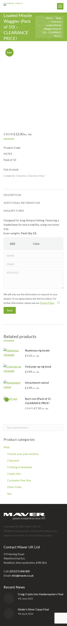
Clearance (21, 175)
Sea (9, 493)
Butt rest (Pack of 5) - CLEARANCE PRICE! (38, 401)
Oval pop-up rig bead (38, 366)
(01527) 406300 (20, 571)
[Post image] (9, 598)
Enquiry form (14, 210)
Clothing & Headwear (20, 467)
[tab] (33, 193)
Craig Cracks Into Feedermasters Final (40, 594)
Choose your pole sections (23, 453)
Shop (41, 175)
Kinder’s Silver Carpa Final (33, 609)
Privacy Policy (47, 303)
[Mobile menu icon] (60, 6)
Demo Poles (14, 487)
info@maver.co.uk (23, 575)
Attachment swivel (37, 382)
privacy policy (44, 535)
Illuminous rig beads (37, 350)
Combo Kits (14, 473)
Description (12, 194)
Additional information (22, 202)
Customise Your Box (19, 480)
